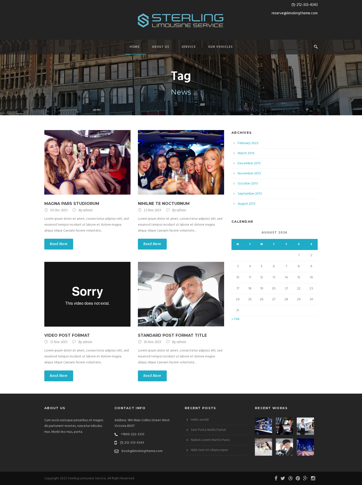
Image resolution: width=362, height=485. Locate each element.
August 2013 (246, 204)
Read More (59, 244)
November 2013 (249, 173)
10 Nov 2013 (152, 342)
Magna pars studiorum (71, 203)
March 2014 (246, 153)
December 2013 (249, 163)
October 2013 (248, 183)
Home (135, 47)
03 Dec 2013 (59, 210)
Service (188, 47)
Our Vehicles (220, 47)
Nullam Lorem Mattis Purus (210, 440)
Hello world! (200, 420)
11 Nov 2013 (58, 342)
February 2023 (248, 143)
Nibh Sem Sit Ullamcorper (209, 450)
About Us (160, 47)
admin (88, 210)
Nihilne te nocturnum (164, 203)
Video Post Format (67, 335)
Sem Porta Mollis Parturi (208, 430)
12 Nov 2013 (152, 210)
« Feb (235, 319)
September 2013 (250, 194)
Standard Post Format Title (172, 335)
